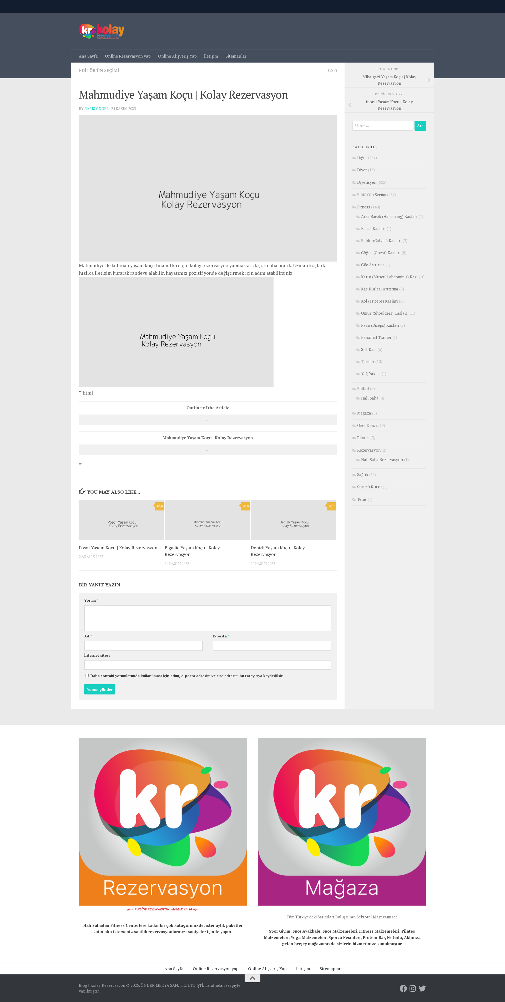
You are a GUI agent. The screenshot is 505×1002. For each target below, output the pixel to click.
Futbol (363, 388)
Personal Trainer (376, 337)
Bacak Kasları (373, 228)
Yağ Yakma (371, 373)
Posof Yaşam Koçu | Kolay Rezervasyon (118, 548)
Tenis (362, 499)
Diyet (362, 169)
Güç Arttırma (373, 264)
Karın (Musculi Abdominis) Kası (389, 276)
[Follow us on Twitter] (422, 988)
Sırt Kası (369, 349)
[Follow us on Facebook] (403, 988)
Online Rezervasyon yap (128, 56)
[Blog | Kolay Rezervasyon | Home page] (101, 31)
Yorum (91, 600)
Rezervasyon (369, 450)
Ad (88, 635)
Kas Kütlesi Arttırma (379, 289)
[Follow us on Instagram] (413, 988)
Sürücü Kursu (369, 486)
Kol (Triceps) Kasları (379, 301)
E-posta (221, 635)
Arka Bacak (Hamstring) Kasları (389, 216)
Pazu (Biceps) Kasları (380, 325)
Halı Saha (369, 398)
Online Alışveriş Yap (177, 56)
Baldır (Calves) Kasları (381, 240)
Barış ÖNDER (96, 108)
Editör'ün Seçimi (99, 70)
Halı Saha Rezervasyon (382, 459)
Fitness (363, 206)
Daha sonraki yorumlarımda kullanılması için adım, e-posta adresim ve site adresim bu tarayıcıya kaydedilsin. (187, 675)
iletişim (211, 56)
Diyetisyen (366, 182)
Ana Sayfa (88, 56)
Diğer (362, 157)
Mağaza (364, 413)
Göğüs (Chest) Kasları (381, 252)
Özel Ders (366, 425)
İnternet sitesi (97, 655)
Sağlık (362, 474)
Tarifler (367, 361)
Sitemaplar (235, 56)
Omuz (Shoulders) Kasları (384, 313)
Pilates (363, 437)
